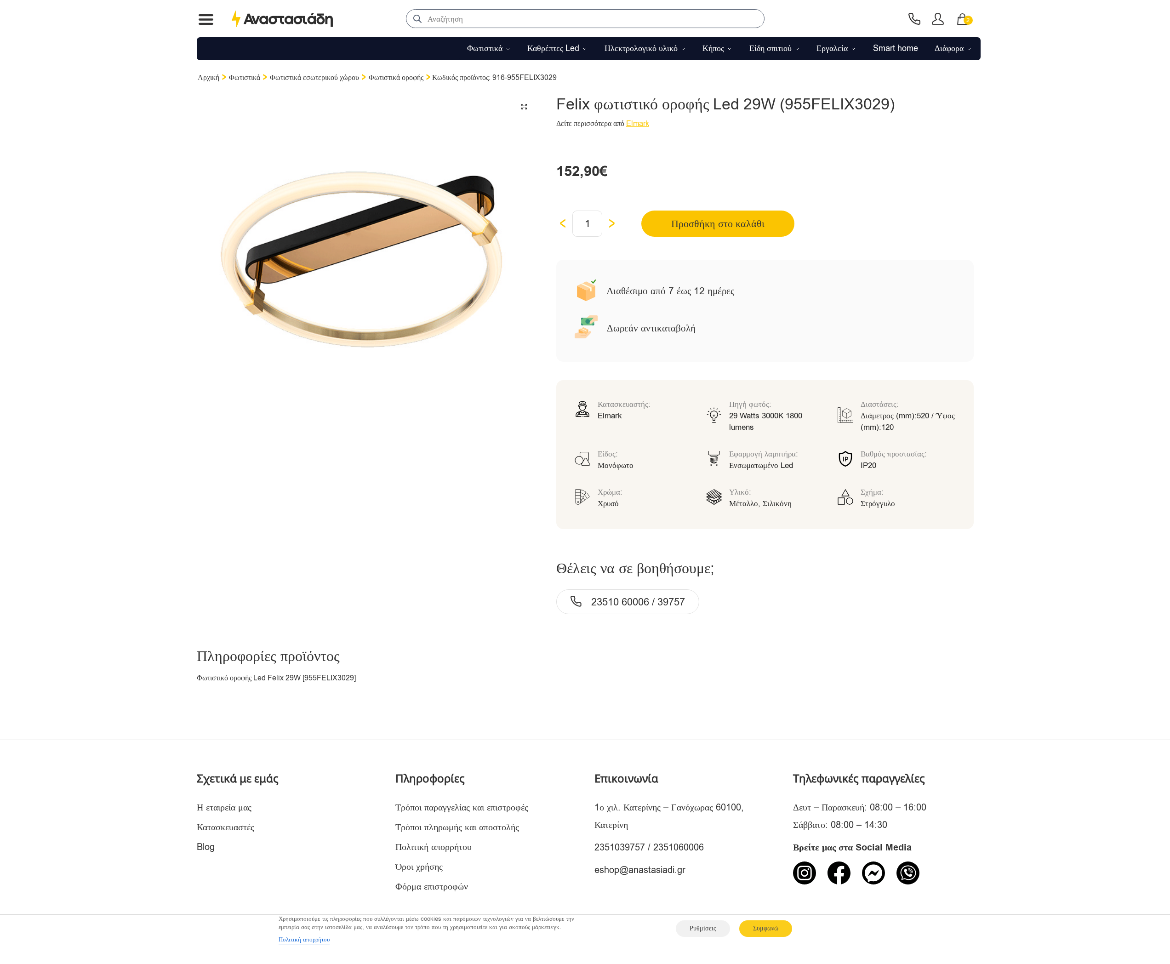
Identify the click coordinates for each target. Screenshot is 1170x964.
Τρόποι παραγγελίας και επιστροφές (461, 807)
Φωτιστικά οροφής (396, 78)
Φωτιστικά (244, 78)
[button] (524, 106)
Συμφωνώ (765, 928)
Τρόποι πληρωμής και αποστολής (457, 827)
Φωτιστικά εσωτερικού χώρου (314, 78)
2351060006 (678, 847)
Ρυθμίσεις (703, 928)
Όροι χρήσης (419, 867)
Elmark (637, 124)
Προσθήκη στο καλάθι (718, 224)
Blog (206, 847)
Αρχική (208, 78)
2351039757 (619, 847)
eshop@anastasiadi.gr (639, 870)
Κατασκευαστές (225, 827)
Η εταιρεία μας (224, 807)
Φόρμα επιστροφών (431, 886)
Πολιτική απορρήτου (433, 847)
